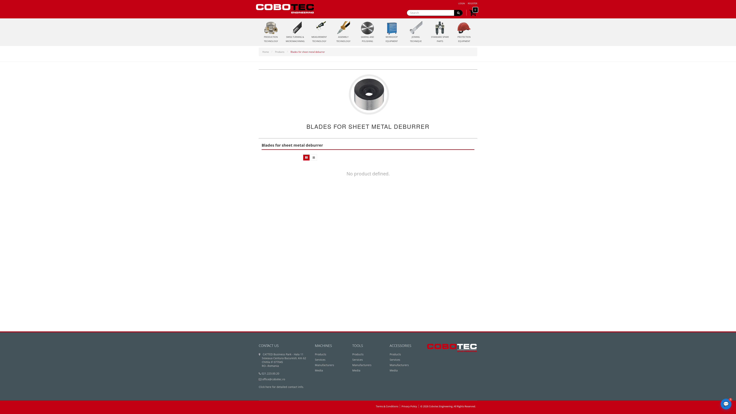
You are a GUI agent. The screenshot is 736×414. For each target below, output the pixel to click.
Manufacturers (324, 365)
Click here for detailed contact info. (281, 387)
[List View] (313, 157)
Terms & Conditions (387, 406)
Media (319, 370)
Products (279, 51)
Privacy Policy (409, 406)
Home (265, 51)
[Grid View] (306, 157)
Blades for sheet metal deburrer (308, 51)
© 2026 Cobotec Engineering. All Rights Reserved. (448, 406)
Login (461, 3)
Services (320, 359)
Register (472, 3)
